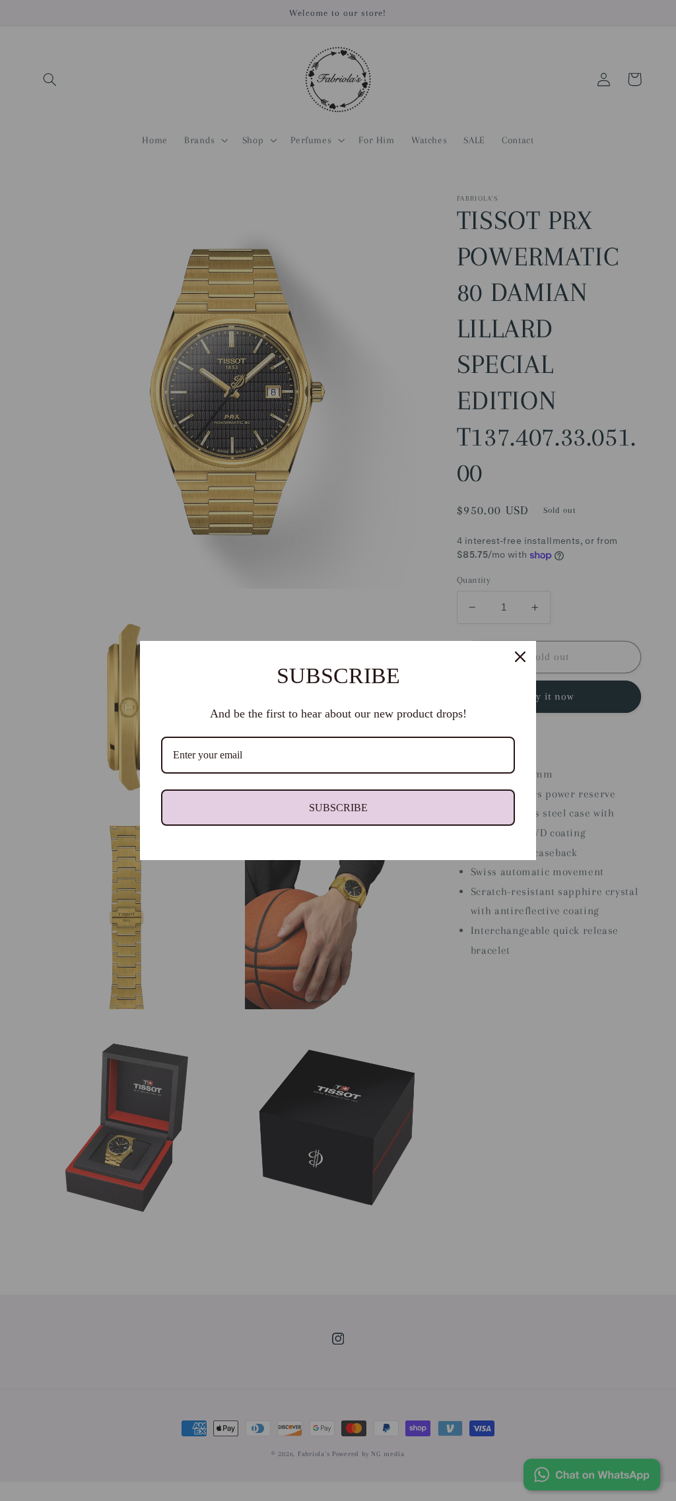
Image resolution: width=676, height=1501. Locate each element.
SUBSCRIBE (338, 807)
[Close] (520, 657)
